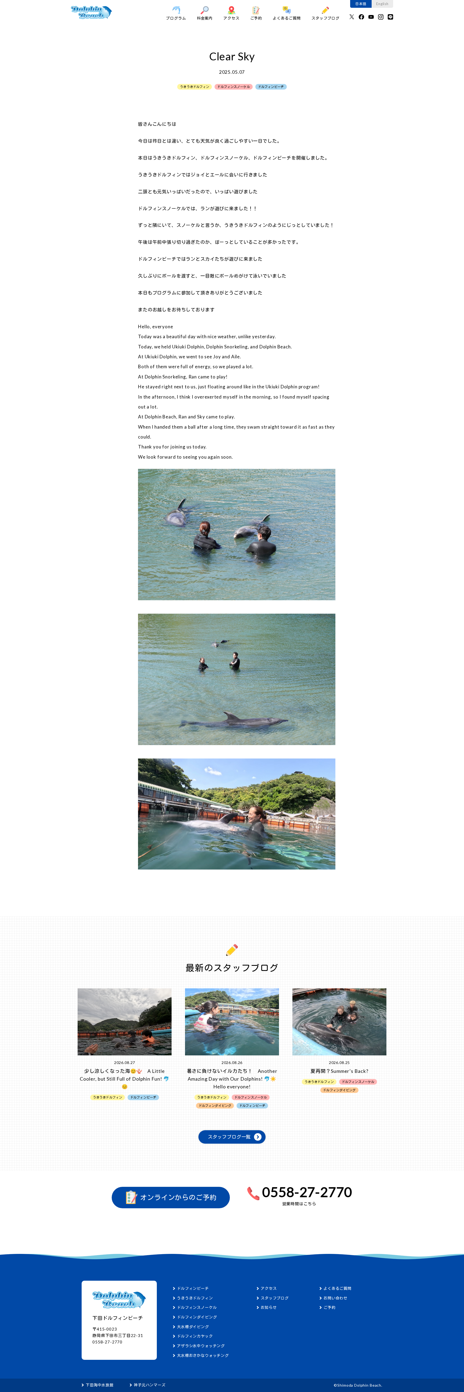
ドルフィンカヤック (195, 1336)
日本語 (361, 4)
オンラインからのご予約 (177, 1197)
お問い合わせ (335, 1298)
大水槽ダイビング (193, 1326)
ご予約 (256, 18)
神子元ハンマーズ (150, 1385)
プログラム (176, 18)
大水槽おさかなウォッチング (203, 1355)
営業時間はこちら (299, 1203)
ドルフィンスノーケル (197, 1307)
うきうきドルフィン (195, 1298)
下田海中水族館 (100, 1385)
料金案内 (205, 18)
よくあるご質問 (287, 18)
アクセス (231, 18)
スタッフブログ (325, 18)
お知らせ (269, 1307)
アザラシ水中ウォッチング (201, 1345)
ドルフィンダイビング (197, 1317)
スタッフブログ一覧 (229, 1137)
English (382, 4)
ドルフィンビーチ (193, 1288)
